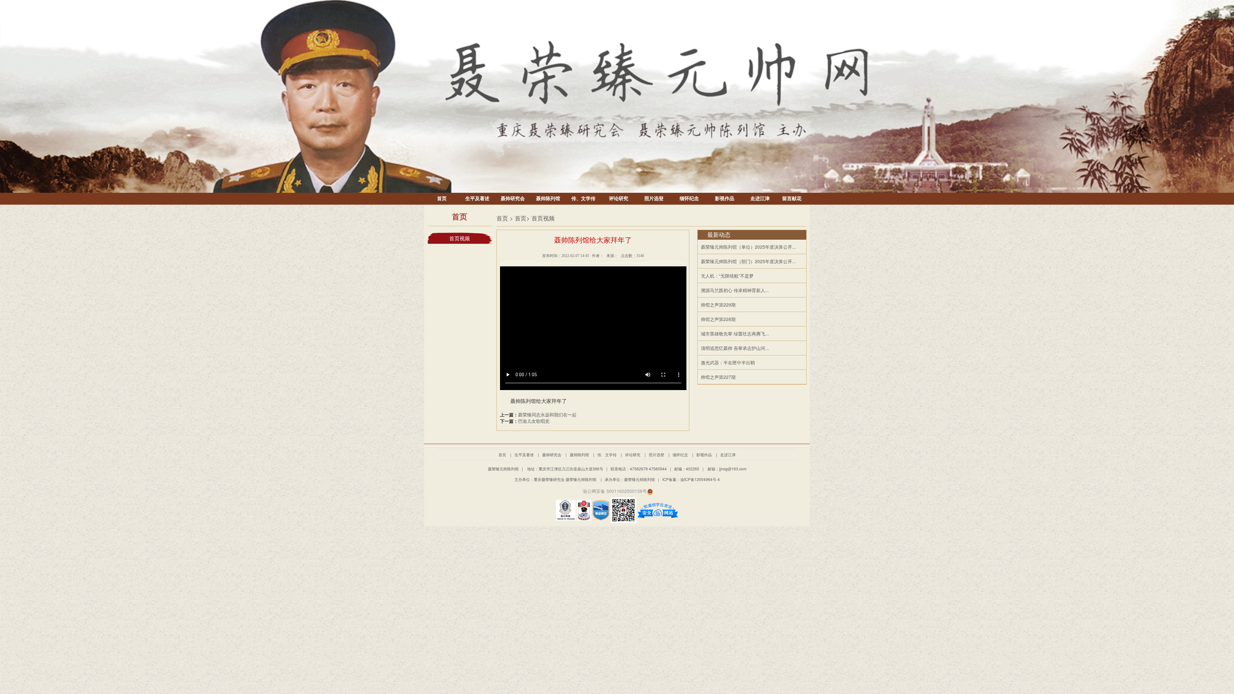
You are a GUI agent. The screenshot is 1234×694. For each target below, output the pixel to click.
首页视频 (459, 238)
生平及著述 (477, 198)
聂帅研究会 (513, 198)
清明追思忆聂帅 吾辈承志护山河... (735, 348)
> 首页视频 (540, 218)
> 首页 (518, 218)
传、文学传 (583, 198)
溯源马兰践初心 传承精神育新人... (735, 290)
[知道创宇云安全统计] (658, 509)
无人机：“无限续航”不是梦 (727, 275)
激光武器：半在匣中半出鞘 (728, 362)
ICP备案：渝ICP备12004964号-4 (691, 479)
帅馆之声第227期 (718, 377)
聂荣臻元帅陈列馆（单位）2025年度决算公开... (748, 247)
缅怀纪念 (689, 198)
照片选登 (654, 198)
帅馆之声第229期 (718, 304)
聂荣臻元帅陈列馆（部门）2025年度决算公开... (748, 261)
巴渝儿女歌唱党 (534, 421)
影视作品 (724, 198)
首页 (442, 198)
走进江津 (760, 198)
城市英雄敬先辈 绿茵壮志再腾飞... (735, 333)
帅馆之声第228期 (718, 319)
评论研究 (618, 198)
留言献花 (791, 198)
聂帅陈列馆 (548, 198)
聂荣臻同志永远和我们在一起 (547, 414)
